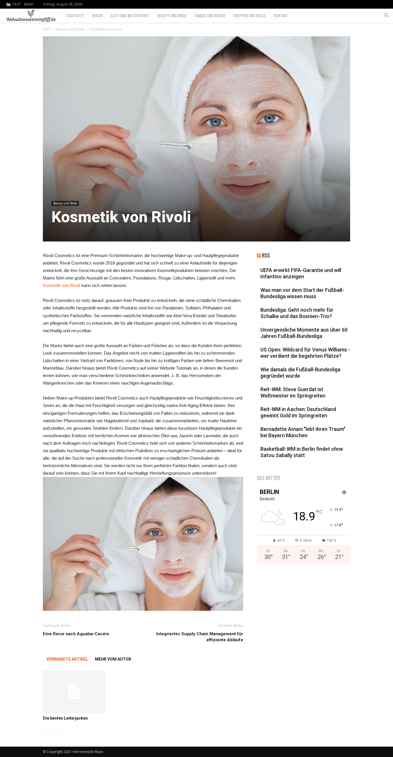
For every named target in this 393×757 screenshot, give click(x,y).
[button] (386, 16)
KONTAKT (281, 15)
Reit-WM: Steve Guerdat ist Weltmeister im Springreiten (292, 392)
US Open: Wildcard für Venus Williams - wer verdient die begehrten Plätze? (305, 353)
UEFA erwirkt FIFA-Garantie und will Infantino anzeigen (300, 273)
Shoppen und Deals (249, 15)
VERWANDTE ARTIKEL (67, 659)
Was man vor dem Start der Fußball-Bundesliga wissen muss (302, 293)
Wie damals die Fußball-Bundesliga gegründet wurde (300, 372)
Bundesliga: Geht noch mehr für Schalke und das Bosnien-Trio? (296, 313)
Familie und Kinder (210, 15)
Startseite (75, 15)
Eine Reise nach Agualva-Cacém (76, 633)
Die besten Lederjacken (65, 718)
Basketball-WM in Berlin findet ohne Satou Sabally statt (301, 452)
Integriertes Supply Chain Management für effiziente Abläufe (199, 636)
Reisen (97, 15)
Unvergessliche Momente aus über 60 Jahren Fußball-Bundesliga (304, 333)
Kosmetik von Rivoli (61, 285)
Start (46, 29)
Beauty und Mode (172, 15)
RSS (266, 255)
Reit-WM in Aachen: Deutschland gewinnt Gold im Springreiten (298, 412)
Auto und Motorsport (129, 15)
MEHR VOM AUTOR (113, 659)
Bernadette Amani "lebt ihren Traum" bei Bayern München (302, 432)
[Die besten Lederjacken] (74, 692)
